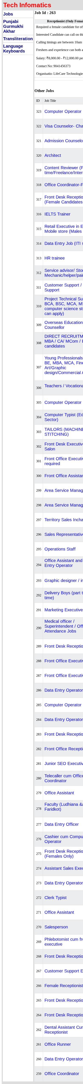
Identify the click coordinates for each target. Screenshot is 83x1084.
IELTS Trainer (57, 214)
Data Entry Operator (63, 690)
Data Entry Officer (61, 824)
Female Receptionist (63, 985)
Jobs (8, 14)
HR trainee (54, 258)
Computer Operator (63, 402)
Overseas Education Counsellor (63, 325)
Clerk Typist (55, 897)
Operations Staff (60, 549)
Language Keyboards (14, 48)
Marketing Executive (63, 609)
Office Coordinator (61, 1073)
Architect (52, 155)
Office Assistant (59, 792)
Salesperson (56, 927)
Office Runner (57, 1044)
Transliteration (18, 38)
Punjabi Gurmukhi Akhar (13, 26)
